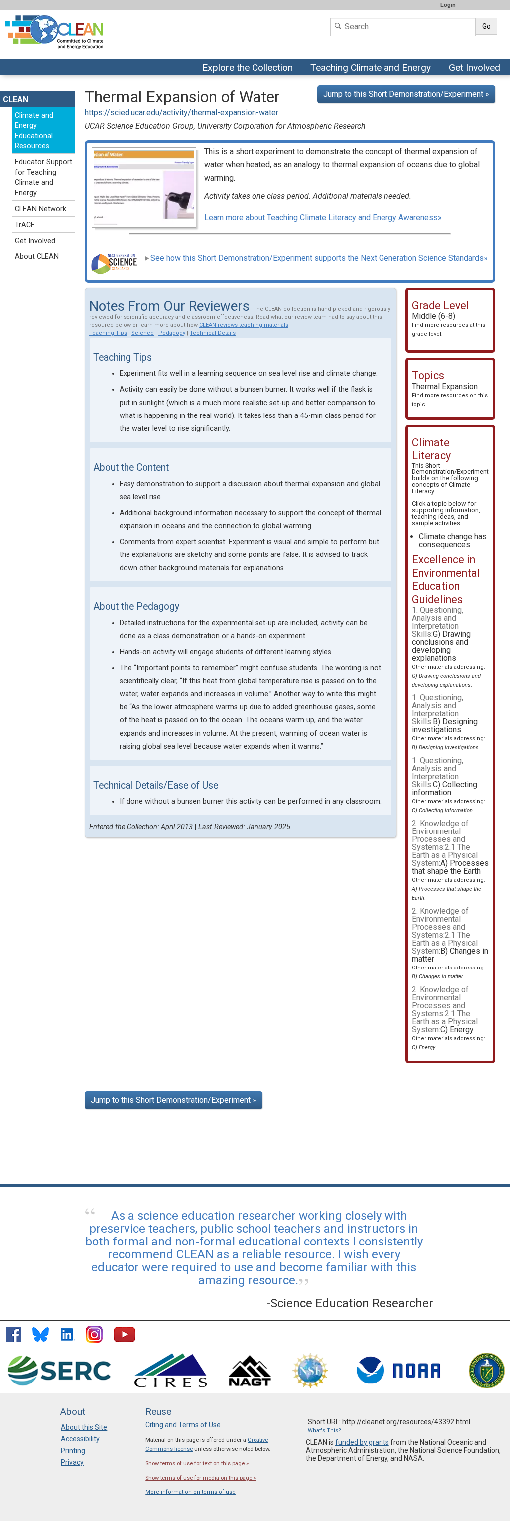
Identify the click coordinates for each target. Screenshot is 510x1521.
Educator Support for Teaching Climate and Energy (43, 177)
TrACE (25, 225)
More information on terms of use (190, 1492)
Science (142, 333)
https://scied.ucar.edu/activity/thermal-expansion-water (181, 112)
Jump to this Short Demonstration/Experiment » (406, 94)
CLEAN (15, 99)
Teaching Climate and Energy (369, 68)
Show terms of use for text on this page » (197, 1463)
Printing (73, 1451)
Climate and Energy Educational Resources (34, 130)
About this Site (84, 1427)
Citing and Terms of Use (183, 1425)
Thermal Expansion (450, 395)
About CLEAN (37, 256)
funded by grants (362, 1442)
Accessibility (80, 1439)
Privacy (72, 1462)
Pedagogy (171, 333)
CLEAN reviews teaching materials (243, 325)
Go (486, 26)
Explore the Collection (250, 68)
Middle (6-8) (448, 324)
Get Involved (475, 68)
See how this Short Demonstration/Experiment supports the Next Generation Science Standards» (319, 258)
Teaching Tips (108, 333)
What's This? (324, 1430)
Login (448, 5)
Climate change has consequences (453, 540)
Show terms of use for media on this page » (200, 1478)
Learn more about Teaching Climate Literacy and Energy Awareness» (323, 217)
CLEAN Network (40, 209)
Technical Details (213, 333)
